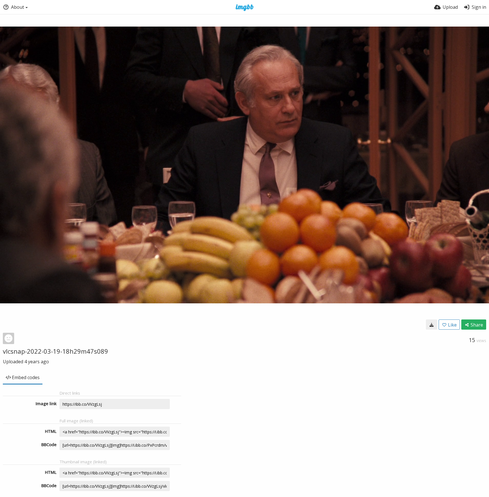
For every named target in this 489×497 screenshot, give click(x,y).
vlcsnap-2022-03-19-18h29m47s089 (55, 351)
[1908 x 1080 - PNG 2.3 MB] (431, 324)
